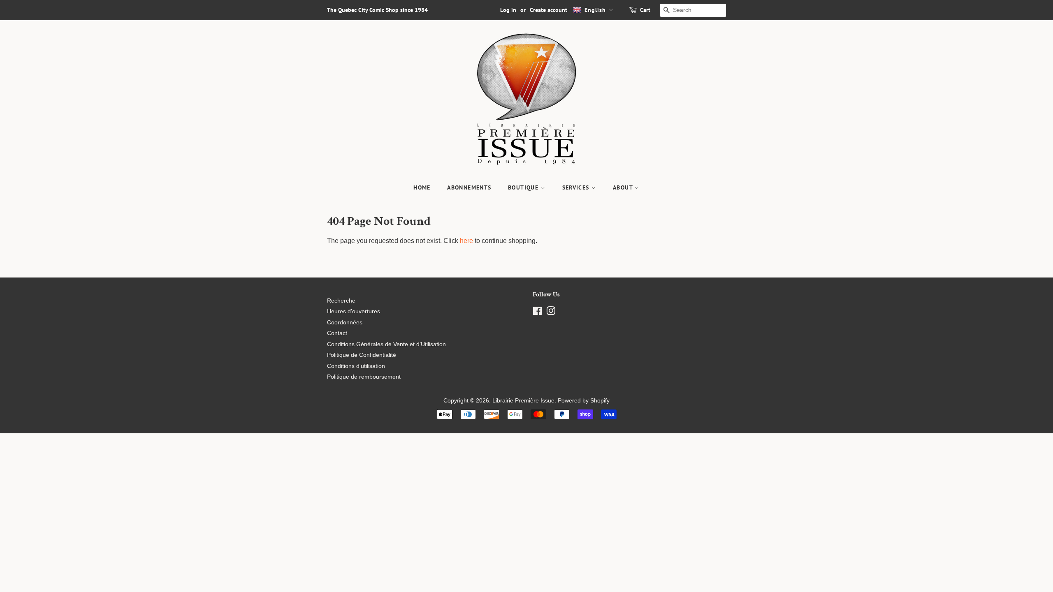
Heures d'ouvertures (353, 311)
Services (577, 187)
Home (422, 187)
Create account (548, 10)
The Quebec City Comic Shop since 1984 (377, 10)
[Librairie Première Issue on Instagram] (550, 313)
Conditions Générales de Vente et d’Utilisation (386, 344)
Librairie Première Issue (523, 401)
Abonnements (469, 187)
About (624, 187)
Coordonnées (344, 322)
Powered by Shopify (584, 401)
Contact (337, 333)
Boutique (524, 187)
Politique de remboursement (364, 377)
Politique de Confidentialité (361, 355)
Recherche (341, 301)
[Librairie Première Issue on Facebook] (537, 313)
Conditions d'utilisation (356, 366)
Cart (645, 10)
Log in (508, 10)
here (466, 240)
